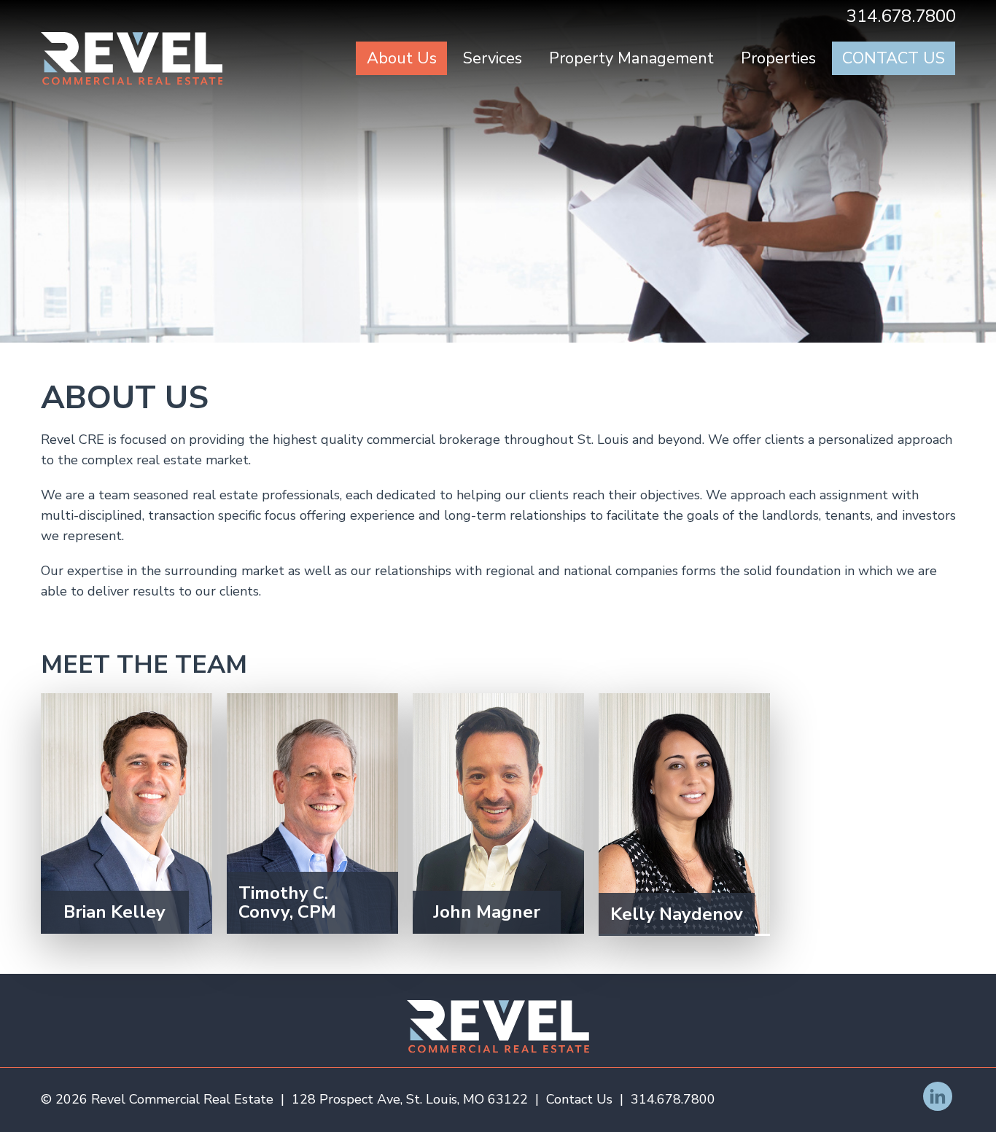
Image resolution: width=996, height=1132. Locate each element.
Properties (778, 58)
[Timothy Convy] (312, 813)
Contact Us (893, 58)
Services (492, 58)
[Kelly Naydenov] (684, 814)
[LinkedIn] (937, 1096)
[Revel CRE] (498, 1026)
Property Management (631, 58)
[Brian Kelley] (126, 813)
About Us (402, 58)
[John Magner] (498, 813)
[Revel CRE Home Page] (132, 58)
